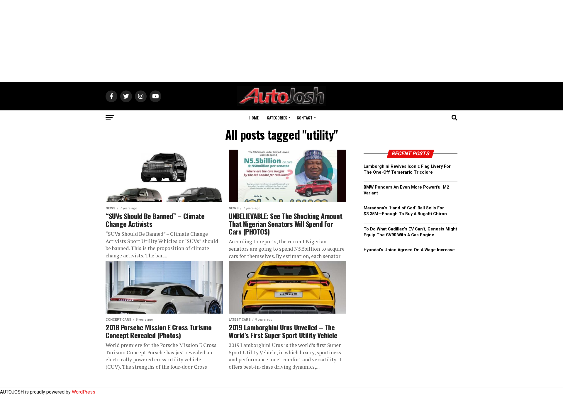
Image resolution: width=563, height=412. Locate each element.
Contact (305, 117)
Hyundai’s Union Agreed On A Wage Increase (409, 249)
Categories (277, 117)
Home (254, 117)
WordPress (83, 392)
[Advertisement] (281, 41)
